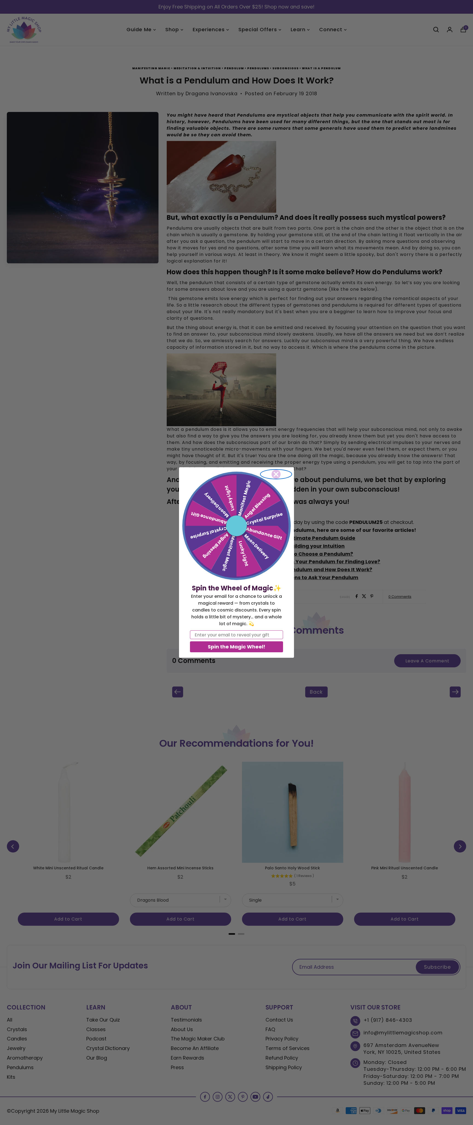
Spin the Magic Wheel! (236, 646)
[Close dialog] (276, 474)
